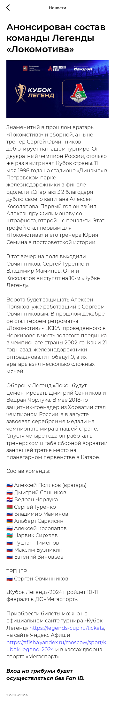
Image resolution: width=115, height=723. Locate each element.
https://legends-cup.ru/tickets (66, 628)
